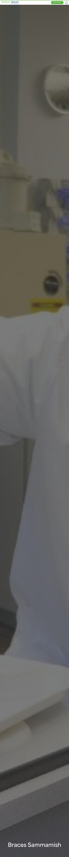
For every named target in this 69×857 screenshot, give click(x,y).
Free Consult (57, 2)
